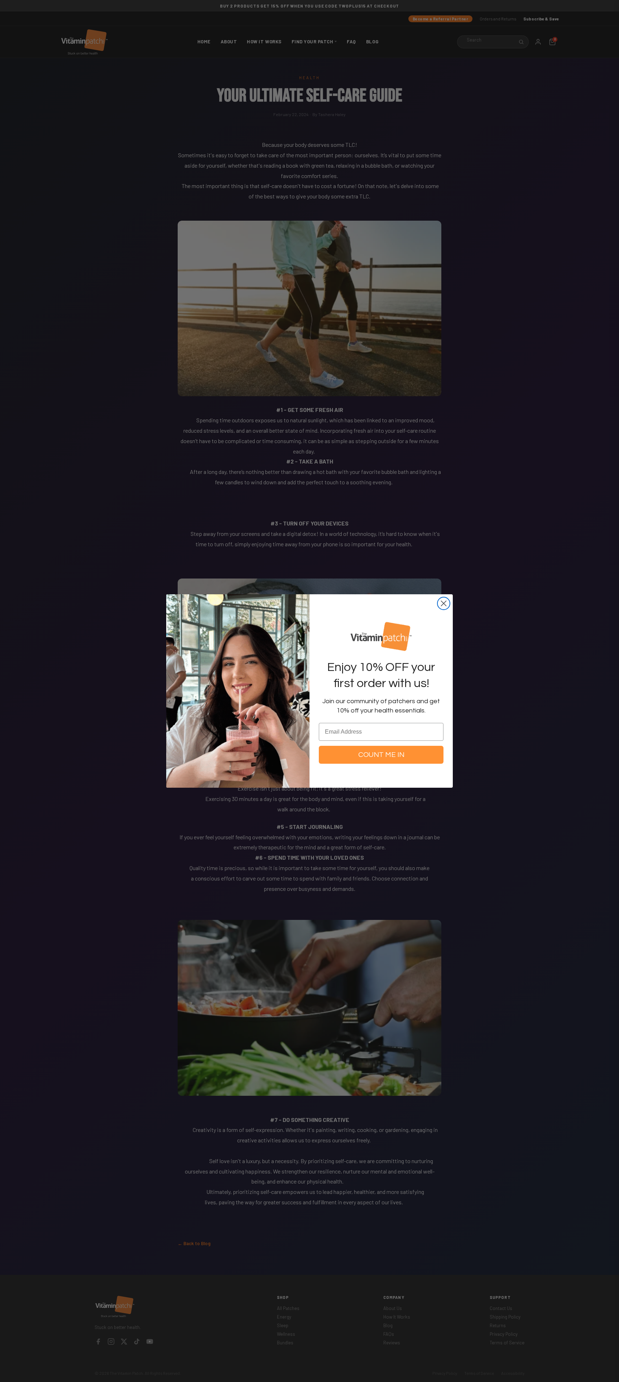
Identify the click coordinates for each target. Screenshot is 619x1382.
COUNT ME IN (381, 754)
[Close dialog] (443, 603)
